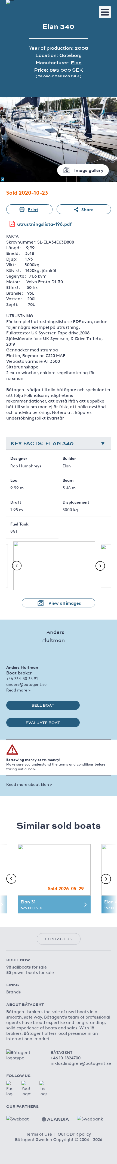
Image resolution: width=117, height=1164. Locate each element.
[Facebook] (9, 1088)
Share (87, 209)
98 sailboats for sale (26, 966)
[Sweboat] (19, 1117)
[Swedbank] (90, 1117)
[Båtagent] (10, 2)
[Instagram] (43, 1088)
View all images (64, 603)
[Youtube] (26, 1088)
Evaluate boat (43, 722)
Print (33, 209)
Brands (13, 991)
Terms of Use (39, 1134)
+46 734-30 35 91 (22, 678)
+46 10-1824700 (66, 1057)
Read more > (18, 690)
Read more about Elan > (29, 784)
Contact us (58, 939)
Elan (76, 62)
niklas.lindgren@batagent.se (81, 1063)
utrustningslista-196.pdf (44, 223)
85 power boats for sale (30, 972)
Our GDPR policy (74, 1134)
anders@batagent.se (26, 684)
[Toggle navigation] (105, 12)
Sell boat (43, 705)
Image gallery (88, 170)
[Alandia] (55, 1117)
